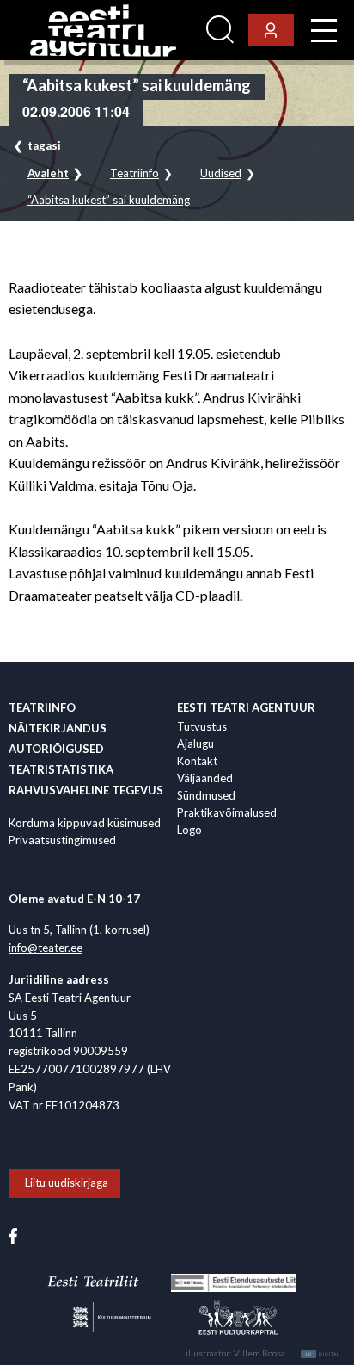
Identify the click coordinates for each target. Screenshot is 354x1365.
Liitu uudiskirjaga (66, 1182)
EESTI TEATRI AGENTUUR (246, 707)
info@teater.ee (45, 947)
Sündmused (206, 795)
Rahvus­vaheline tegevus (86, 790)
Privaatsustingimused (62, 840)
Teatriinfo (134, 173)
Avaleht (48, 173)
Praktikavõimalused (227, 812)
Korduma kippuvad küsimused (85, 823)
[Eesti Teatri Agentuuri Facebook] (13, 1234)
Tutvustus (202, 726)
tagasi (44, 145)
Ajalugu (195, 743)
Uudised (220, 173)
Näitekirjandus (58, 728)
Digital (322, 1353)
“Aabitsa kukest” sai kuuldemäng (108, 200)
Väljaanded (205, 778)
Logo (189, 830)
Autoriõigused (56, 749)
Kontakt (197, 761)
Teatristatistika (61, 769)
